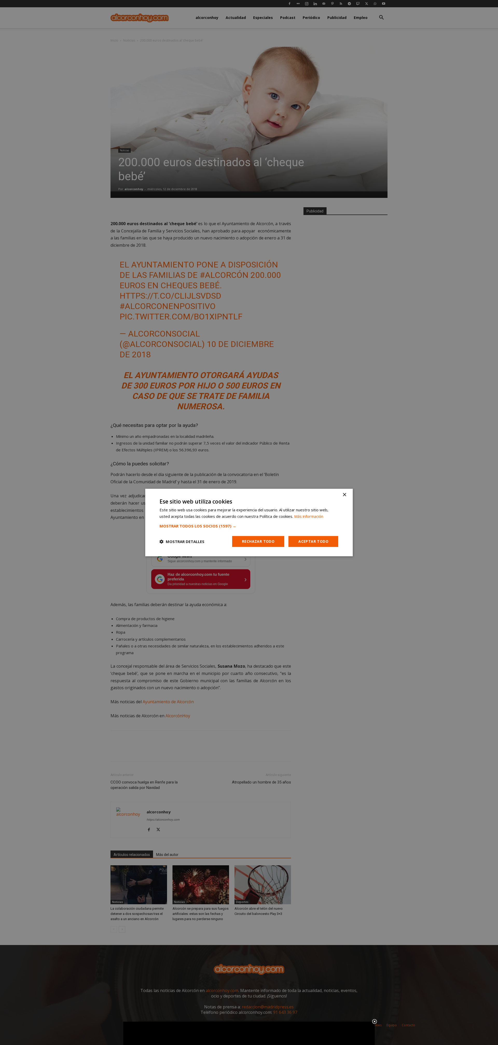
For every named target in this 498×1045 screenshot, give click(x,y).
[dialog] (249, 522)
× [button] (344, 495)
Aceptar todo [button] (313, 541)
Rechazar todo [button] (258, 541)
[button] (249, 526)
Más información (308, 516)
